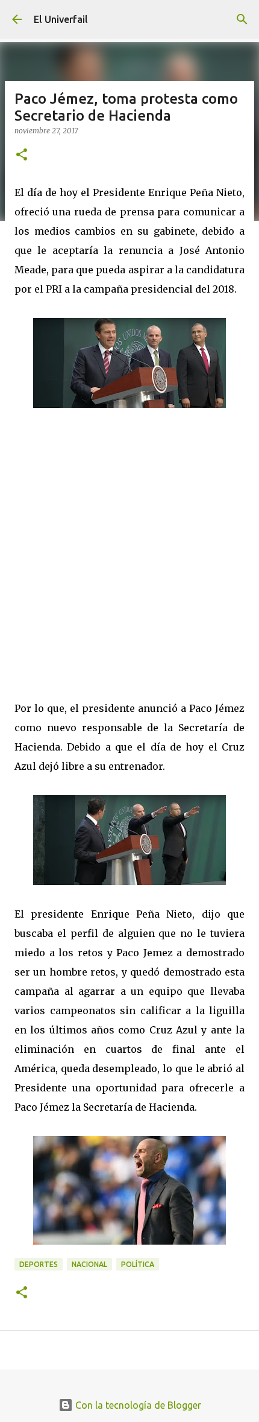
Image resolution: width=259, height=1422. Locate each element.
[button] (21, 155)
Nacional (89, 1264)
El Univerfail (61, 19)
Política (137, 1264)
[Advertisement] (129, 543)
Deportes (38, 1264)
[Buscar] (242, 19)
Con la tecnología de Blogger (137, 1405)
